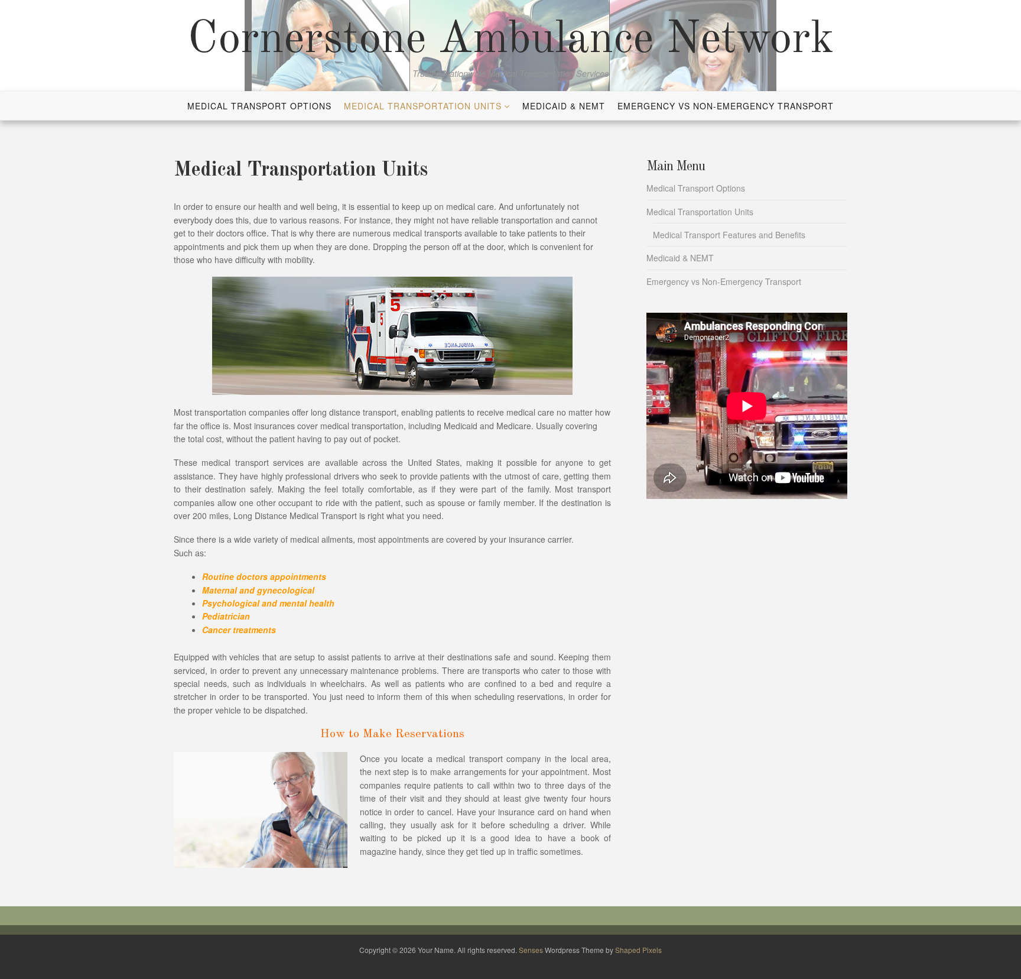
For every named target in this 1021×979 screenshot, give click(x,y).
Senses (531, 950)
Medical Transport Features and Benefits (729, 235)
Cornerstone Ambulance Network (511, 40)
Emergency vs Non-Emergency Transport (725, 106)
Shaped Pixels (638, 950)
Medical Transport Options (259, 106)
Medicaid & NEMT (563, 106)
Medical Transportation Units (423, 106)
